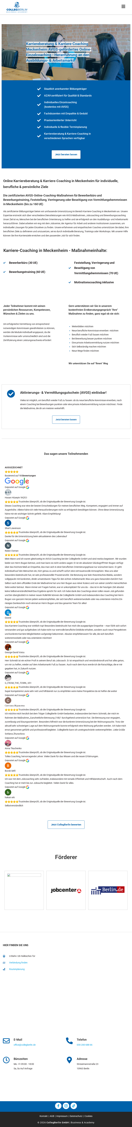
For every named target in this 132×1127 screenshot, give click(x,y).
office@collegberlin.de (25, 1045)
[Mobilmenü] (123, 7)
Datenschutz (76, 1116)
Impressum (62, 1116)
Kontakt (44, 1116)
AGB (52, 1116)
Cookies (88, 1116)
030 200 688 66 (84, 1045)
